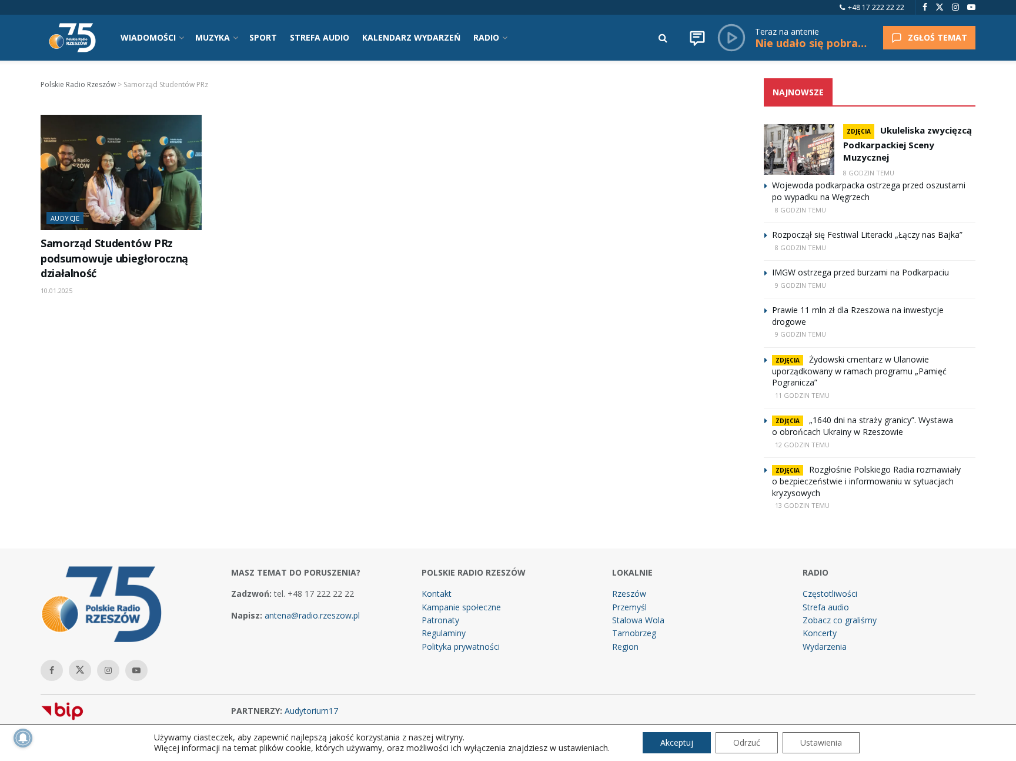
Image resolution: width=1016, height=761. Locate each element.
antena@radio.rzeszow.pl (312, 615)
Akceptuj (676, 742)
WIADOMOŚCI (148, 37)
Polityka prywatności (461, 646)
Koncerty (820, 633)
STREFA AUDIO (319, 37)
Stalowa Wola (638, 620)
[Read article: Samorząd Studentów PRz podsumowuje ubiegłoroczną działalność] (121, 172)
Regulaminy (444, 633)
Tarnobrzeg (634, 633)
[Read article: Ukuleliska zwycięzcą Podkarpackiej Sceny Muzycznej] (799, 149)
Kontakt (437, 593)
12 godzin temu (802, 444)
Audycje (65, 218)
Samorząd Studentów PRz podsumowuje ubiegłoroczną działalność (114, 258)
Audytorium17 (311, 710)
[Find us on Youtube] (971, 7)
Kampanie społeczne (461, 607)
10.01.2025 (56, 290)
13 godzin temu (802, 505)
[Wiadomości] (697, 37)
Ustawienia (821, 742)
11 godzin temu (802, 395)
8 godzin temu (868, 172)
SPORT (263, 37)
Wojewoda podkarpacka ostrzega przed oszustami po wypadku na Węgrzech (868, 191)
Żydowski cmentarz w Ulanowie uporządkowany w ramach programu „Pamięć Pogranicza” (859, 371)
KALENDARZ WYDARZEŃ (411, 37)
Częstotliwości (830, 593)
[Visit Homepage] (72, 38)
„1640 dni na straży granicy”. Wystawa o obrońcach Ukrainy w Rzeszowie (862, 425)
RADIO (486, 37)
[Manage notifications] (23, 738)
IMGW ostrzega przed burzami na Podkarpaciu (860, 272)
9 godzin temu (800, 285)
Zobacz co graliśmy (840, 620)
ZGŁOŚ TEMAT (937, 37)
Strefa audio (826, 607)
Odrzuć (746, 742)
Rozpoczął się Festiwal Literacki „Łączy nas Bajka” (867, 234)
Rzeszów (629, 593)
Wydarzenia (825, 646)
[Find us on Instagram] (955, 7)
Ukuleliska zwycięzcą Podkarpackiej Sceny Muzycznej (907, 143)
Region (625, 646)
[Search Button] (663, 38)
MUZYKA (212, 37)
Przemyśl (629, 607)
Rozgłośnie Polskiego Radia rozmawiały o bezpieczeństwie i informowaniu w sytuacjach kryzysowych (866, 481)
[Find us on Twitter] (939, 7)
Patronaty (440, 620)
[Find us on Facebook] (925, 7)
